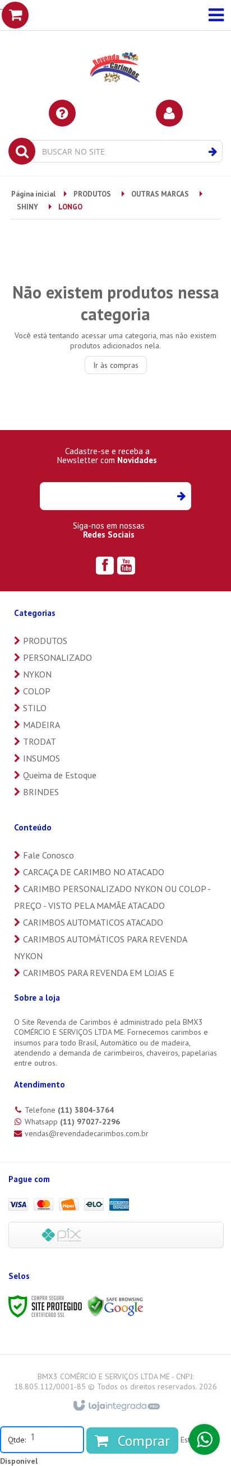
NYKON (37, 674)
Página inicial (33, 194)
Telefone (69, 1110)
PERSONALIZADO (57, 657)
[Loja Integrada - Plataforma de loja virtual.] (116, 1406)
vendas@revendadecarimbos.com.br (87, 1133)
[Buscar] (213, 152)
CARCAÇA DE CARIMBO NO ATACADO (93, 871)
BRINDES (41, 791)
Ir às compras (115, 365)
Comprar (142, 1440)
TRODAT (39, 741)
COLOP (36, 691)
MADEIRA (41, 724)
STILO (35, 707)
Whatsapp (72, 1122)
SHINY (27, 207)
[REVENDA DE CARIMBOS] (115, 49)
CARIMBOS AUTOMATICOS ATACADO (93, 922)
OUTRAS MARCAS (160, 194)
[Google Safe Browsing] (115, 1305)
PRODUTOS (92, 194)
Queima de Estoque (59, 775)
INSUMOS (41, 758)
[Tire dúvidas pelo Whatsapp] (204, 1439)
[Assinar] (180, 496)
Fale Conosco (48, 855)
